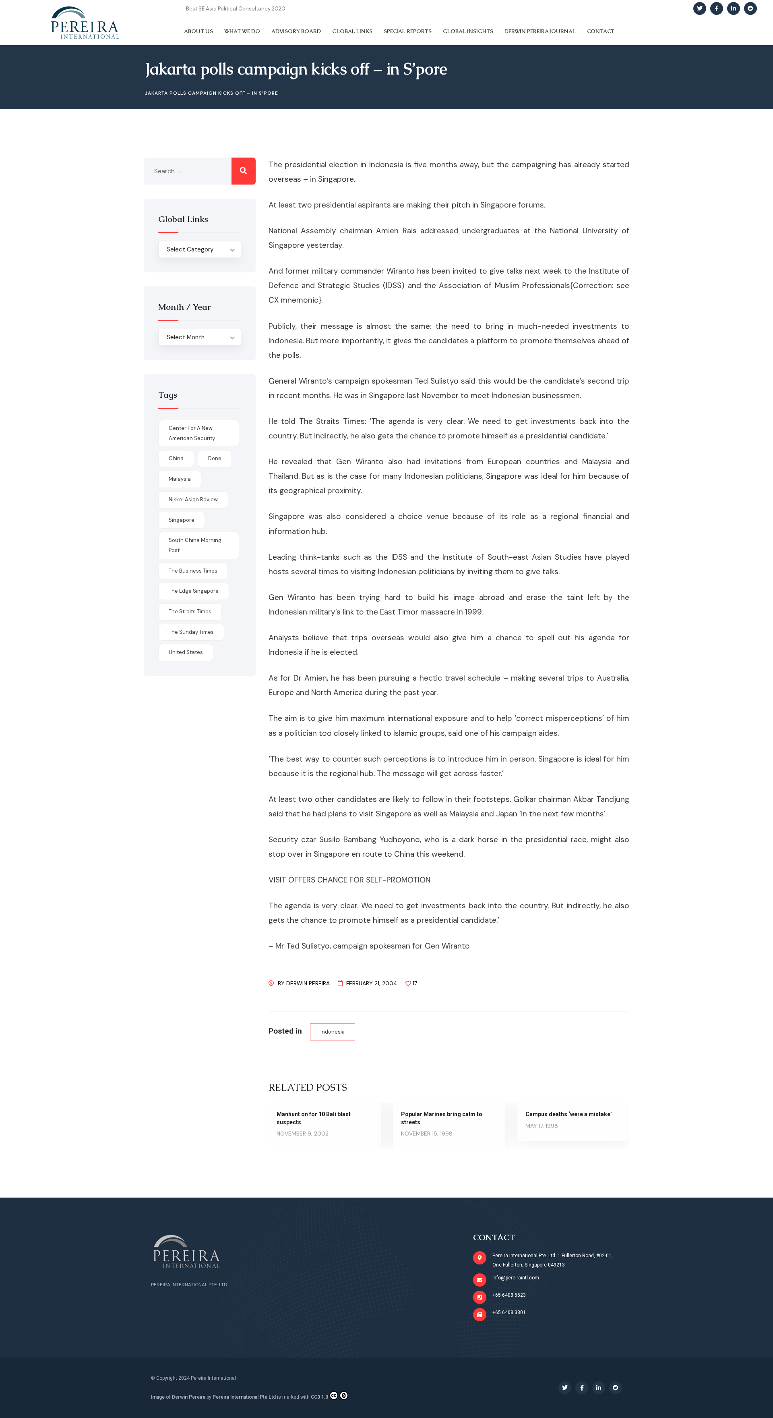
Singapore (181, 520)
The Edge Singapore (194, 591)
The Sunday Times (191, 632)
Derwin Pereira (308, 983)
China (176, 458)
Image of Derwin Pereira (178, 1397)
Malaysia (180, 478)
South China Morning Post (195, 545)
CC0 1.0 (319, 1397)
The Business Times (193, 570)
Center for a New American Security (192, 433)
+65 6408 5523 (509, 1295)
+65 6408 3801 (509, 1312)
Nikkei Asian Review (193, 499)
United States (186, 652)
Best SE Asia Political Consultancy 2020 (235, 8)
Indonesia (332, 1031)
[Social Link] (699, 8)
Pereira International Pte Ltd (244, 1397)
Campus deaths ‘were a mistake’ (568, 1114)
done (214, 458)
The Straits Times (190, 611)
